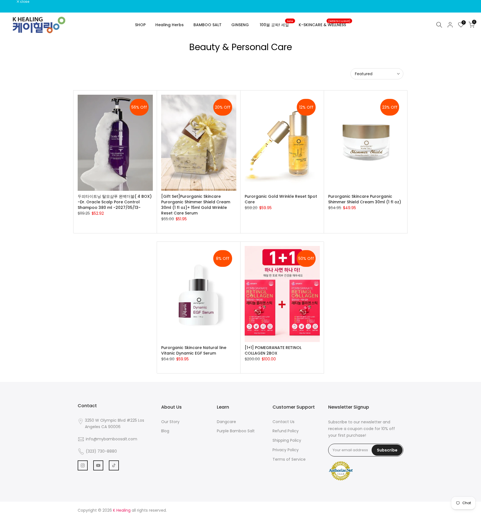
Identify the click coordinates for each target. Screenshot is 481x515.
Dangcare (226, 421)
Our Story (170, 421)
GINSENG (240, 25)
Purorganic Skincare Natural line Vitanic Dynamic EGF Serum (193, 350)
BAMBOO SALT (207, 25)
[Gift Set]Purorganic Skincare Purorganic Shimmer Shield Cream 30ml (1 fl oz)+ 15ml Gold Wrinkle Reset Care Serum (195, 205)
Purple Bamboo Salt (236, 431)
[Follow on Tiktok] (114, 465)
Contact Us (284, 421)
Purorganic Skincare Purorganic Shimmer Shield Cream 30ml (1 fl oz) (364, 199)
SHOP (140, 25)
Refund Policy (286, 431)
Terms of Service (289, 459)
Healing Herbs (169, 25)
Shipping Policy (287, 440)
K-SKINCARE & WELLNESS (324, 24)
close (12, 1)
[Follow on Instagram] (83, 465)
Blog (165, 431)
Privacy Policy (286, 450)
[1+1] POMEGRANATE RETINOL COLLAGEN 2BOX (273, 350)
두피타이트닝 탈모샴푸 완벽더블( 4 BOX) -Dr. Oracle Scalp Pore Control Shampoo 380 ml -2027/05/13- (115, 202)
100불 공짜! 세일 (276, 24)
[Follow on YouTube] (98, 465)
